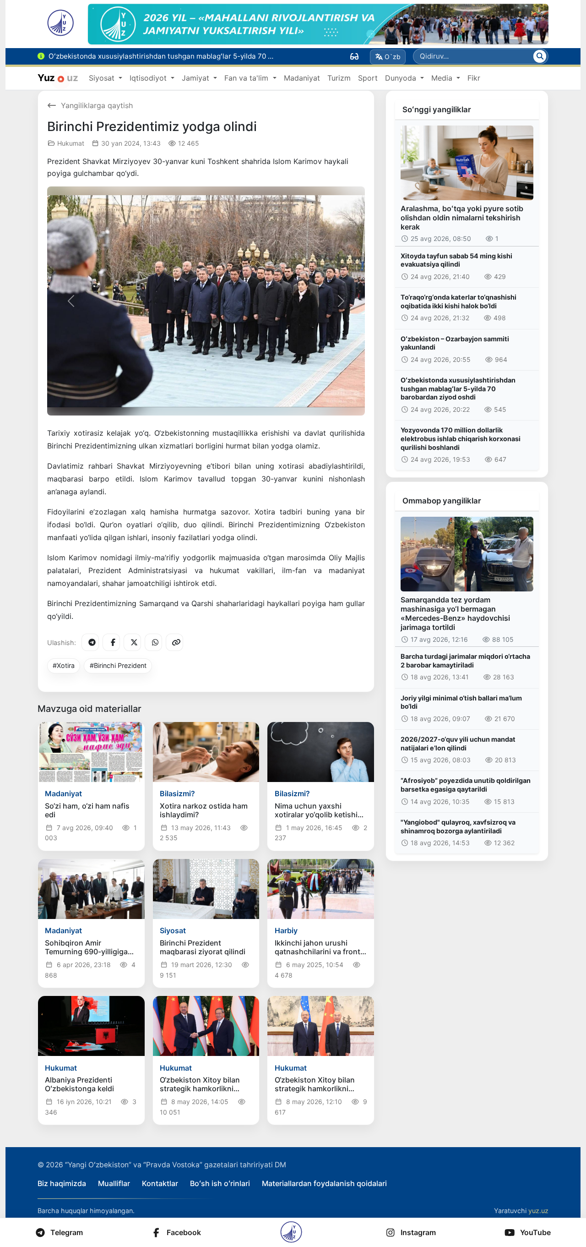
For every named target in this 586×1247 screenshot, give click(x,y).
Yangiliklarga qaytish (97, 105)
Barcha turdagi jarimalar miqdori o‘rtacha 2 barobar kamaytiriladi (465, 660)
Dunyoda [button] (401, 77)
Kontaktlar (160, 1183)
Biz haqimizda (62, 1183)
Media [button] (443, 77)
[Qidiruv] (539, 56)
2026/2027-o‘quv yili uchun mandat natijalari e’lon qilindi (458, 743)
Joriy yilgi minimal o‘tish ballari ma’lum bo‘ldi (461, 702)
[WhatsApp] (153, 642)
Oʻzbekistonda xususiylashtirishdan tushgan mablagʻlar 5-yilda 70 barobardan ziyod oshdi (458, 388)
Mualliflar (114, 1183)
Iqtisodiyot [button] (149, 77)
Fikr (473, 77)
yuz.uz (538, 1210)
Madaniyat (302, 77)
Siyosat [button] (103, 77)
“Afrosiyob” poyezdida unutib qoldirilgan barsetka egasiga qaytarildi (466, 785)
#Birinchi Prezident (118, 665)
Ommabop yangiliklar (441, 500)
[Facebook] (111, 642)
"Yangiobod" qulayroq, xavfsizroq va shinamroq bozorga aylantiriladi (458, 826)
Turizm (339, 77)
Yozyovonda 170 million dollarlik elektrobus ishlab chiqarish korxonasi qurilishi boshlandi (461, 438)
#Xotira (64, 665)
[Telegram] (90, 642)
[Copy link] (174, 642)
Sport (368, 77)
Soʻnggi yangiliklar (436, 109)
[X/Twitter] (132, 642)
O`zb (393, 56)
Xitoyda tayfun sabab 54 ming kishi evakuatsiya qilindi (456, 260)
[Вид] (354, 56)
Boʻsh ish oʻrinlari (220, 1183)
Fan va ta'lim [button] (247, 77)
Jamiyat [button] (197, 77)
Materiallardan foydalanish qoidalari (324, 1183)
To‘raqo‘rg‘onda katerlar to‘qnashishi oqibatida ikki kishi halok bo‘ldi (458, 301)
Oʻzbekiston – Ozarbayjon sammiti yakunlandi (455, 343)
